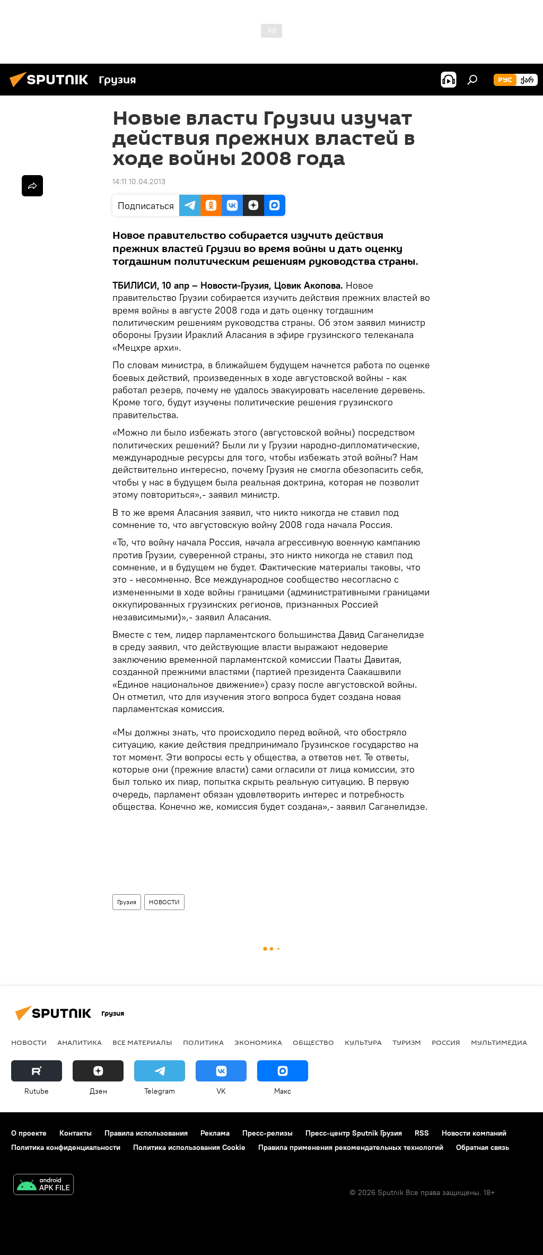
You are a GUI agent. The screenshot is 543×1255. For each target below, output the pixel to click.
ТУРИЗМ (406, 1042)
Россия (446, 1042)
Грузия (126, 902)
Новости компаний (474, 1133)
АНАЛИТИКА (79, 1042)
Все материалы (142, 1042)
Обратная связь (482, 1147)
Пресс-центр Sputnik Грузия (353, 1133)
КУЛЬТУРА (363, 1042)
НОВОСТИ (164, 902)
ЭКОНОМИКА (258, 1042)
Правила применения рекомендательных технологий (350, 1147)
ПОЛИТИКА (203, 1042)
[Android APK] (43, 1186)
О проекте (29, 1133)
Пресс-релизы (267, 1133)
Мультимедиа (499, 1042)
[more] (32, 185)
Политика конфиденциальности (65, 1147)
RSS (422, 1133)
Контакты (75, 1133)
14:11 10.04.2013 (138, 181)
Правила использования (146, 1133)
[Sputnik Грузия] (52, 88)
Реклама (215, 1133)
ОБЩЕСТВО (313, 1042)
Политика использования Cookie (189, 1147)
